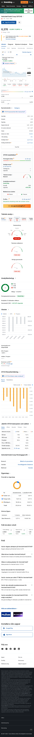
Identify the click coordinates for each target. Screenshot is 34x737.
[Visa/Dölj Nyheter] (11, 52)
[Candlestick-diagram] (3, 52)
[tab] (10, 219)
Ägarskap (13, 48)
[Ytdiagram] (5, 52)
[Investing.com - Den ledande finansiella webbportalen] (9, 2)
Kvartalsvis (10, 380)
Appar (2, 657)
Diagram (10, 44)
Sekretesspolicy (5, 722)
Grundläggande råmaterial (25, 464)
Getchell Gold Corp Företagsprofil (14, 455)
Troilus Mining (6, 529)
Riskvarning (4, 728)
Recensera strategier (11, 39)
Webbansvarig (5, 663)
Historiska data (21, 48)
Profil (8, 48)
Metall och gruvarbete (26, 461)
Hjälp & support (22, 663)
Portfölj (3, 660)
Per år (3, 380)
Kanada (30, 467)
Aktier (3, 6)
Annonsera (21, 660)
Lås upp (18, 448)
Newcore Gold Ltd (20, 529)
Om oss (20, 657)
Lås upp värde (27, 91)
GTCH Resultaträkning (9, 372)
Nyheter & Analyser (21, 44)
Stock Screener (10, 6)
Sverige (19, 6)
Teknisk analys (7, 214)
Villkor (2, 717)
